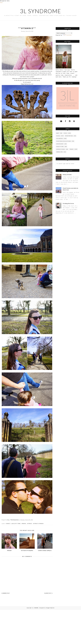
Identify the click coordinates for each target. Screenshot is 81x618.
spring (24, 523)
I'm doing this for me (68, 203)
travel (71, 149)
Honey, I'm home (67, 174)
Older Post (47, 593)
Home (1, 2)
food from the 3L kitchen (63, 141)
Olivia (58, 135)
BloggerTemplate (50, 607)
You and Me (59, 138)
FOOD (65, 133)
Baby (57, 133)
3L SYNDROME (40, 11)
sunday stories (38, 523)
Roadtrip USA (69, 135)
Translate (69, 35)
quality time (16, 523)
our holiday (59, 143)
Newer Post (6, 593)
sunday (29, 523)
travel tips (59, 151)
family (8, 523)
